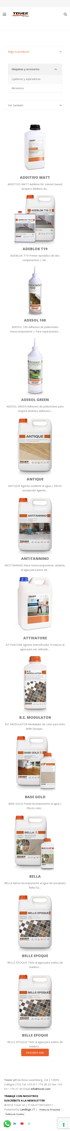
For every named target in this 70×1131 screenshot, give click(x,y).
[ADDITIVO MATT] (35, 155)
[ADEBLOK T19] (35, 226)
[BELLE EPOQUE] (35, 929)
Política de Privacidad (49, 1109)
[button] (4, 14)
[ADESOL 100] (35, 298)
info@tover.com (40, 1089)
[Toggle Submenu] (55, 69)
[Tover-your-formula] (21, 14)
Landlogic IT (27, 1109)
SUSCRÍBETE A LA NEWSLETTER (24, 1100)
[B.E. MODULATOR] (35, 691)
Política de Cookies (15, 1114)
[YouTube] (22, 1123)
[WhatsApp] (29, 1123)
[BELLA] (35, 850)
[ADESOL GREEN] (35, 373)
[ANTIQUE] (35, 453)
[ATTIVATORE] (35, 611)
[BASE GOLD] (35, 770)
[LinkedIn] (14, 1123)
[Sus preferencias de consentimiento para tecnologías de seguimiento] (63, 1124)
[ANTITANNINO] (35, 532)
